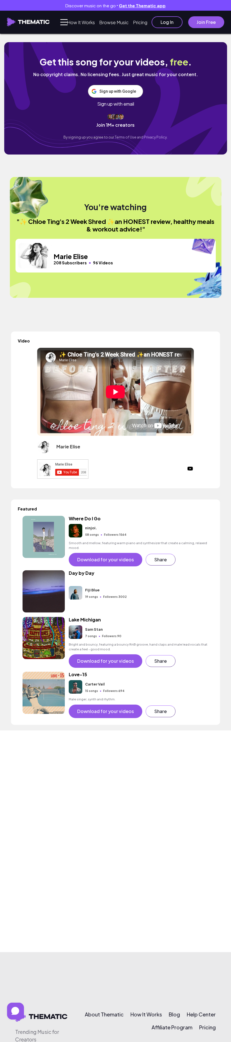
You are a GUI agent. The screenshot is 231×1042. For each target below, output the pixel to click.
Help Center (201, 1014)
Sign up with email (115, 104)
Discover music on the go (115, 5)
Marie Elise (68, 447)
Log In (167, 22)
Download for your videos (105, 559)
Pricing (140, 22)
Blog (174, 1014)
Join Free (206, 22)
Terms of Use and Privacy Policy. (141, 137)
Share (160, 559)
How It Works (81, 22)
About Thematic (104, 1014)
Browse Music (114, 22)
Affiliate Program (172, 1027)
